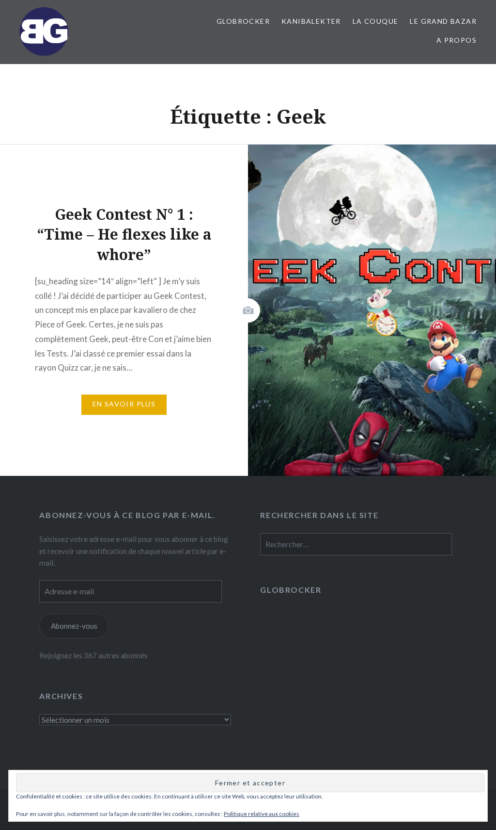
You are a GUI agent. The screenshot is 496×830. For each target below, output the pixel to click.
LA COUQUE (376, 21)
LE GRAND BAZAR (443, 21)
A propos (456, 40)
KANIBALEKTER (311, 21)
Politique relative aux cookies (261, 813)
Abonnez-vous (74, 625)
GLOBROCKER (243, 21)
